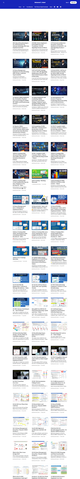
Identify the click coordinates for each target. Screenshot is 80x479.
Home (20, 6)
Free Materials (30, 6)
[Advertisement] (40, 18)
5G (23, 6)
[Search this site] (3, 3)
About (51, 6)
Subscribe (73, 2)
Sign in (67, 2)
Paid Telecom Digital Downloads (41, 6)
